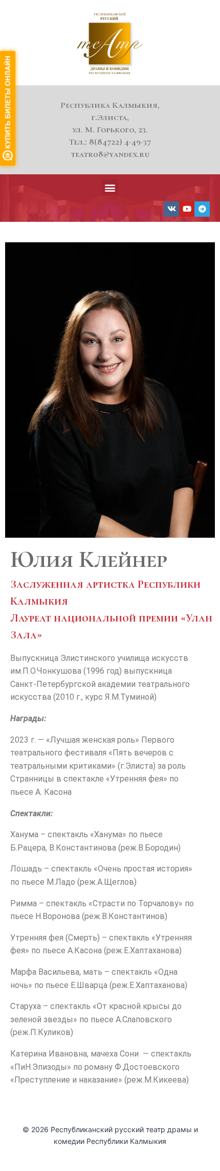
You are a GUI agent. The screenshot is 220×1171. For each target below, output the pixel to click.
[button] (110, 187)
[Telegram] (202, 209)
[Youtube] (186, 209)
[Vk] (171, 209)
